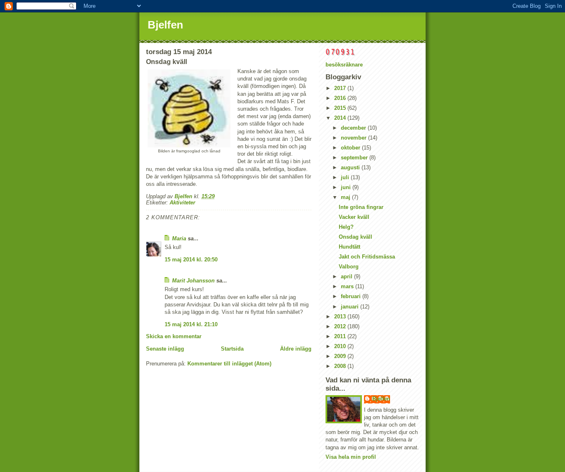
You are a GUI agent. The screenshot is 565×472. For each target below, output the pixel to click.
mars (348, 286)
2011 (340, 336)
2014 (340, 118)
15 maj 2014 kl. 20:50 (191, 259)
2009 (340, 356)
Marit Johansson (193, 281)
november (354, 138)
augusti (351, 167)
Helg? (346, 227)
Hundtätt (349, 247)
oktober (351, 148)
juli (346, 177)
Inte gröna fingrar (361, 207)
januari (350, 307)
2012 (340, 326)
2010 (340, 346)
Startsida (232, 349)
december (354, 128)
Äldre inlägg (295, 349)
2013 (340, 316)
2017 (340, 88)
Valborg (349, 266)
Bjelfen (165, 25)
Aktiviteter (182, 202)
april (347, 276)
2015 (340, 108)
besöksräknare (344, 65)
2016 (340, 98)
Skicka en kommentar (173, 336)
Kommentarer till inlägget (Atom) (229, 364)
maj (346, 197)
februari (351, 296)
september (355, 157)
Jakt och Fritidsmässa (367, 257)
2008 (340, 366)
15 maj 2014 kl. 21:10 (191, 324)
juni (346, 187)
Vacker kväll (354, 217)
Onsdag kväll (355, 237)
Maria (179, 238)
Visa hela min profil (351, 457)
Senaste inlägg (165, 349)
